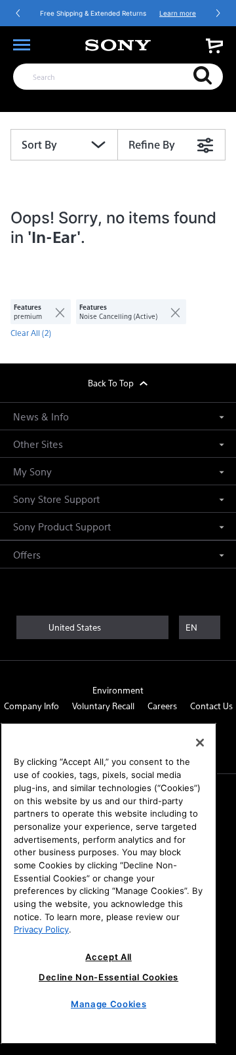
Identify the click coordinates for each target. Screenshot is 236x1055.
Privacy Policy (41, 929)
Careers (162, 705)
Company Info (31, 705)
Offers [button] (27, 554)
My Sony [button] (32, 471)
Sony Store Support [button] (56, 498)
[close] (55, 311)
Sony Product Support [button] (62, 526)
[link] (214, 45)
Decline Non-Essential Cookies (108, 977)
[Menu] (21, 45)
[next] (217, 13)
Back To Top (112, 382)
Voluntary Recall (103, 705)
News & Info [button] (41, 416)
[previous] (18, 13)
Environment (118, 689)
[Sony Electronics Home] (118, 45)
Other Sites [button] (38, 443)
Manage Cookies (108, 1004)
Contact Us (211, 705)
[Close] (200, 742)
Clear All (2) (30, 332)
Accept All (108, 957)
